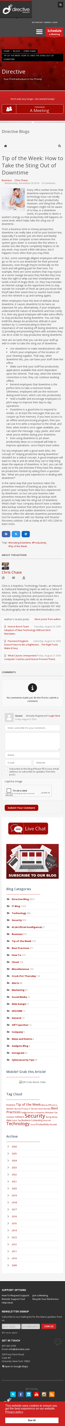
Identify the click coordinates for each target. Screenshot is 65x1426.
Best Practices (20, 948)
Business (7, 180)
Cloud (15, 962)
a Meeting (54, 32)
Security (17, 920)
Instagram (18, 1052)
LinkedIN (28, 1394)
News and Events (22, 1038)
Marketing (18, 990)
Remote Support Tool (13, 1299)
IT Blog (16, 906)
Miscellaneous (20, 969)
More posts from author (48, 619)
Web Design (19, 1004)
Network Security (13, 1108)
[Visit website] (3, 578)
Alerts (15, 983)
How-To (16, 955)
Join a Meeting (40, 1295)
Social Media (19, 997)
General (16, 1018)
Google (24, 1112)
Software (19, 1116)
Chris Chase (29, 51)
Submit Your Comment (21, 807)
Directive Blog (20, 899)
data (8, 1120)
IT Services (33, 1108)
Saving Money (51, 1117)
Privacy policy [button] (14, 1411)
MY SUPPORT (37, 22)
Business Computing (31, 1120)
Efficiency (52, 1105)
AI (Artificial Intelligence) (27, 927)
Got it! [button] (32, 1420)
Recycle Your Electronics (45, 1299)
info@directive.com (19, 1349)
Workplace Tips (51, 1112)
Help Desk (7, 1302)
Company (17, 1031)
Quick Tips (16, 1120)
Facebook (20, 1394)
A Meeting (39, 110)
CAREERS (47, 22)
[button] (59, 146)
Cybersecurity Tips (23, 1059)
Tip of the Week (18, 546)
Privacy (25, 1108)
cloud (33, 1124)
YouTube (36, 1394)
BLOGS (16, 51)
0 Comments (48, 183)
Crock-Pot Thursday (24, 976)
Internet (47, 1120)
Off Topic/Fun (20, 1025)
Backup (44, 1105)
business (10, 1104)
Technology (19, 913)
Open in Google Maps (16, 1366)
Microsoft (53, 1124)
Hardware (10, 1117)
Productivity (39, 542)
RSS (52, 1394)
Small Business (44, 1108)
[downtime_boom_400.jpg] (13, 199)
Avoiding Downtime (20, 542)
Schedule (39, 107)
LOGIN (54, 22)
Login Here (54, 715)
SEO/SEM (17, 1011)
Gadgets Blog (20, 1045)
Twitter (13, 1394)
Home (7, 51)
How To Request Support (15, 1295)
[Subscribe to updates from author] (13, 578)
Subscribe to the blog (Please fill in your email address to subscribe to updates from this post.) (34, 771)
